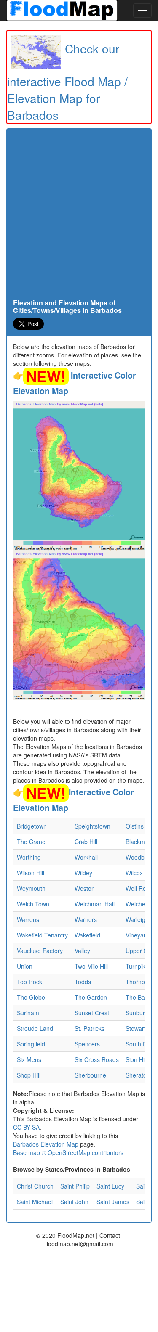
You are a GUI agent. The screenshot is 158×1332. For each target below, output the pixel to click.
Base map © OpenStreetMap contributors (68, 1152)
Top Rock (29, 981)
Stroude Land (35, 1028)
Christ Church (35, 1186)
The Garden (91, 997)
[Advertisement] (79, 216)
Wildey (83, 873)
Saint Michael (35, 1201)
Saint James (112, 1201)
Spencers (87, 1044)
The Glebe (31, 997)
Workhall (86, 857)
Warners (86, 919)
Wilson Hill (30, 873)
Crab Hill (86, 841)
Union (24, 966)
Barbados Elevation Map (45, 1144)
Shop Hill (28, 1075)
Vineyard (137, 935)
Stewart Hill (140, 1028)
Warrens (28, 919)
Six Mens (29, 1059)
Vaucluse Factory (40, 950)
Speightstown (92, 826)
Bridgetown (32, 826)
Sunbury (137, 1013)
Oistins (135, 826)
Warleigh (137, 919)
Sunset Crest (92, 1013)
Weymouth (31, 888)
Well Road (139, 888)
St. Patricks (89, 1028)
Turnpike (137, 966)
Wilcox (134, 873)
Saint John (74, 1201)
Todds (83, 981)
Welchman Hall (95, 904)
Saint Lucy (110, 1186)
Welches (137, 904)
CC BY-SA (26, 1127)
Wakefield (87, 935)
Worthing (29, 857)
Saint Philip (75, 1186)
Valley (82, 950)
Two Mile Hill (91, 966)
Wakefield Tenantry (42, 935)
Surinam (28, 1013)
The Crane (31, 841)
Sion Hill (136, 1059)
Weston (85, 888)
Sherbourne (90, 1075)
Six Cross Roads (97, 1059)
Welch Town (33, 904)
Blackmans (140, 841)
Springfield (31, 1044)
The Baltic (139, 997)
